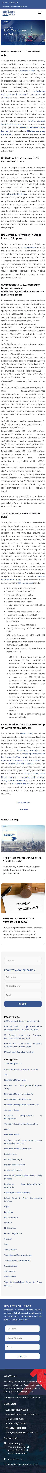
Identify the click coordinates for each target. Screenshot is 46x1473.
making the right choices (21, 763)
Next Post (23, 809)
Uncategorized (10, 1266)
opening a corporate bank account (27, 777)
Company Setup (11, 1110)
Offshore (5, 97)
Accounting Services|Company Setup (21, 1069)
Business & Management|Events (18, 1094)
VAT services (10, 1271)
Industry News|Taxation (14, 1165)
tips (6, 1244)
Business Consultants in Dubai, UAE (22, 1414)
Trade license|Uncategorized (17, 1260)
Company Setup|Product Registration (21, 1124)
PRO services (10, 1228)
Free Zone (35, 94)
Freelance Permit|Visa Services (18, 1148)
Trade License (10, 1249)
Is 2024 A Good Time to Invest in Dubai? (22, 1021)
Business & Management (15, 1080)
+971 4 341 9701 (9, 3)
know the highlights (17, 194)
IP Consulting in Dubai (16, 1423)
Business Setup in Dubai (17, 1409)
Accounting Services (13, 1064)
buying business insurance (13, 780)
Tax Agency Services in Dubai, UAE (21, 1432)
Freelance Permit (12, 1134)
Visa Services (10, 1276)
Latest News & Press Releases (17, 1192)
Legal (6, 1206)
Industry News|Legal (13, 1159)
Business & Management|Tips (17, 1099)
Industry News (10, 1154)
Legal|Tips (8, 1212)
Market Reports (11, 1217)
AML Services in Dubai (16, 1427)
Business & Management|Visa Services (21, 1104)
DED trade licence (28, 247)
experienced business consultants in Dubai (20, 760)
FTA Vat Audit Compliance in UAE (18, 1052)
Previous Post (23, 802)
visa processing (31, 773)
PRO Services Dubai (15, 1418)
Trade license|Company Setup (18, 1255)
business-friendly (27, 71)
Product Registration (13, 1233)
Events (7, 1129)
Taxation (8, 1239)
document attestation (28, 750)
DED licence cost (25, 583)
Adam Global (26, 733)
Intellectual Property (13, 1170)
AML (6, 1074)
